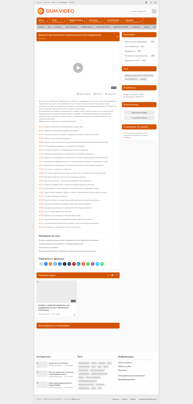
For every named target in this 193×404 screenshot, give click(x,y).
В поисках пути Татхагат (58, 363)
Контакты (122, 370)
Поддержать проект (139, 118)
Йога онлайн (71, 27)
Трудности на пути (132, 60)
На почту (42, 38)
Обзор (53, 2)
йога (93, 367)
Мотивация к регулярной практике (137, 56)
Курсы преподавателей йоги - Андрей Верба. (61, 384)
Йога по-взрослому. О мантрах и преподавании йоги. (61, 373)
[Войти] (151, 3)
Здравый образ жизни (99, 374)
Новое (41, 27)
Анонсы (58, 27)
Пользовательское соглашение (131, 375)
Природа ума (130, 51)
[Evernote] (102, 264)
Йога (109, 363)
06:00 (41, 142)
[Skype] (97, 264)
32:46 (41, 192)
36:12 (41, 196)
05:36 (41, 138)
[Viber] (92, 264)
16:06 (41, 173)
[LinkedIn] (78, 264)
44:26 (41, 204)
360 (49, 27)
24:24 (41, 181)
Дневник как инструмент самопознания (139, 76)
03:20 (41, 134)
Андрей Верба (87, 27)
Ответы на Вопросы (93, 377)
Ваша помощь (62, 2)
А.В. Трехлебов (84, 367)
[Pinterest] (74, 264)
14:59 (41, 169)
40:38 (41, 200)
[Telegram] (55, 264)
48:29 (41, 211)
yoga (99, 367)
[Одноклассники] (50, 264)
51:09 (41, 215)
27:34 (41, 188)
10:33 (41, 150)
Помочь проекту (125, 362)
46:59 (41, 208)
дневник (143, 79)
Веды (106, 367)
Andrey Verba (83, 370)
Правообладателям (126, 379)
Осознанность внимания (48, 247)
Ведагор (102, 363)
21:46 (41, 177)
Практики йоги (103, 27)
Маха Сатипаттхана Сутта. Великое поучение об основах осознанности (67, 251)
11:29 (41, 154)
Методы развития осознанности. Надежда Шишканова (61, 244)
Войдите (127, 94)
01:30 (41, 127)
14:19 (41, 165)
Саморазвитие (84, 374)
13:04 (41, 158)
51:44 (41, 219)
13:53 (41, 161)
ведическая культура (86, 385)
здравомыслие (84, 388)
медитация (100, 385)
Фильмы (46, 2)
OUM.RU (72, 2)
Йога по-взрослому (97, 370)
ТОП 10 (155, 27)
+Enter (127, 138)
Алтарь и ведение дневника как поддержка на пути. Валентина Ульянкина (69, 240)
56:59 (41, 227)
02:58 (41, 131)
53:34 (41, 223)
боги (99, 388)
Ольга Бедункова (132, 46)
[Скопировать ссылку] (41, 264)
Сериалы (136, 27)
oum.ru (94, 363)
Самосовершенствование (87, 381)
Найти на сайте (124, 366)
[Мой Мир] (60, 264)
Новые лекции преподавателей (137, 42)
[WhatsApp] (88, 264)
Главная (39, 2)
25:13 (41, 185)
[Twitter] (64, 264)
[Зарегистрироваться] (155, 3)
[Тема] (146, 3)
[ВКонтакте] (46, 264)
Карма (81, 377)
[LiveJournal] (69, 264)
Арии (93, 388)
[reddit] (83, 264)
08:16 (41, 146)
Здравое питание (121, 27)
